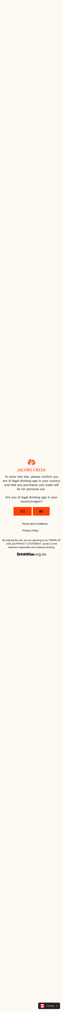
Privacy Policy (30, 530)
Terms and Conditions (35, 523)
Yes (22, 511)
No (41, 511)
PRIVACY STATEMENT (28, 544)
